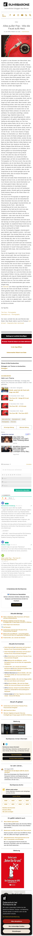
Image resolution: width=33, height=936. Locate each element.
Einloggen (4, 368)
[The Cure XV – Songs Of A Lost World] (4, 397)
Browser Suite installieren (16, 758)
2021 (13, 804)
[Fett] (3, 475)
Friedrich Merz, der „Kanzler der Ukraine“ (14, 637)
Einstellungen (16, 931)
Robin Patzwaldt (8, 647)
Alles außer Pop (6, 419)
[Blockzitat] (14, 475)
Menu (4, 16)
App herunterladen (16, 754)
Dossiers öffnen (6, 809)
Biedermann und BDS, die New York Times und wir (17, 830)
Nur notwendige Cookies (16, 926)
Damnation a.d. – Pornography (10, 314)
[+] (20, 474)
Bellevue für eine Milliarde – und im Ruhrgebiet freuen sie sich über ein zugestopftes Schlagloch (16, 634)
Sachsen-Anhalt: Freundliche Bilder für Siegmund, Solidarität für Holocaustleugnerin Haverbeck (17, 689)
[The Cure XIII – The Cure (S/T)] (4, 412)
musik (23, 419)
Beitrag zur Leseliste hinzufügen (16, 336)
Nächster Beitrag (24, 427)
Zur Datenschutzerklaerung (11, 917)
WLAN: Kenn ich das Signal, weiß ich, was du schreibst (16, 771)
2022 (5, 804)
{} (18, 474)
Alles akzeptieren (16, 921)
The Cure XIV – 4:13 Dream (17, 406)
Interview (6, 286)
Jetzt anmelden (16, 604)
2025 (12, 800)
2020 (20, 804)
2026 (5, 800)
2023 (27, 800)
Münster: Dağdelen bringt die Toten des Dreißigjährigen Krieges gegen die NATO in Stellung (17, 621)
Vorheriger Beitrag (9, 427)
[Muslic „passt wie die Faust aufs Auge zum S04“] (4, 389)
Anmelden (29, 464)
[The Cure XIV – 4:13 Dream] (4, 405)
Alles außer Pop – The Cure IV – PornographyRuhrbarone (11, 558)
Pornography (5, 421)
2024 (20, 800)
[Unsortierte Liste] (12, 475)
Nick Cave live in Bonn (10, 710)
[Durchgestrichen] (8, 475)
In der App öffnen (16, 347)
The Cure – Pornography (8, 312)
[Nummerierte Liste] (10, 475)
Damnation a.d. (16, 419)
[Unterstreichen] (7, 475)
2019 (27, 804)
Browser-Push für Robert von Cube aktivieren (16, 341)
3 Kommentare (25, 31)
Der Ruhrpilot (7, 627)
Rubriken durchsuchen (8, 807)
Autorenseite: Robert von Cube (16, 352)
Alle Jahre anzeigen (7, 811)
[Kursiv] (5, 475)
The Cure (13, 421)
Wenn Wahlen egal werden (11, 821)
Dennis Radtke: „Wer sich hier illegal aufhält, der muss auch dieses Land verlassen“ (17, 674)
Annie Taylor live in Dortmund (11, 624)
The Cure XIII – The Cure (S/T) (18, 413)
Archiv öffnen (16, 796)
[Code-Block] (16, 475)
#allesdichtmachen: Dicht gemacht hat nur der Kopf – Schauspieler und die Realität (16, 838)
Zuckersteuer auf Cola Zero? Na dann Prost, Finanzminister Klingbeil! (15, 630)
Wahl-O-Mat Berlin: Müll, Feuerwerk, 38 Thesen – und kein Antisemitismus (16, 617)
